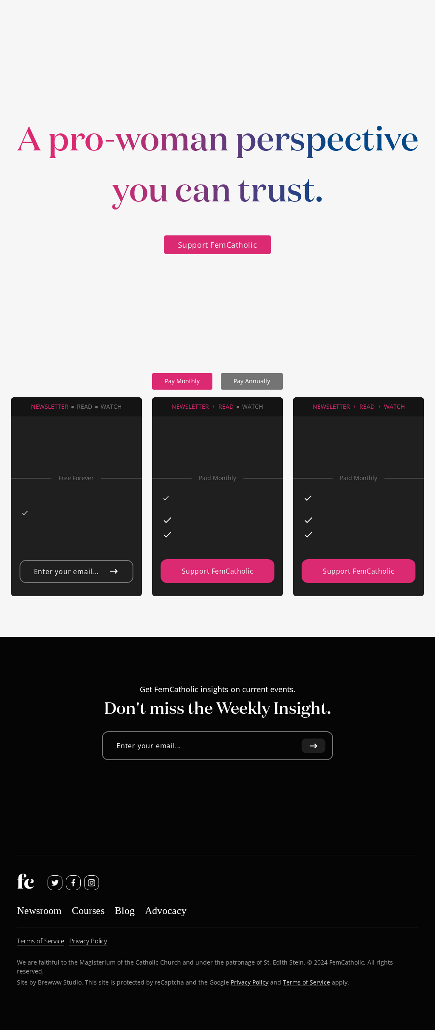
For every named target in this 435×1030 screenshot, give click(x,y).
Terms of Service (306, 982)
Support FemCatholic (217, 245)
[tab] (182, 381)
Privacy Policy (249, 982)
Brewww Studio (60, 982)
